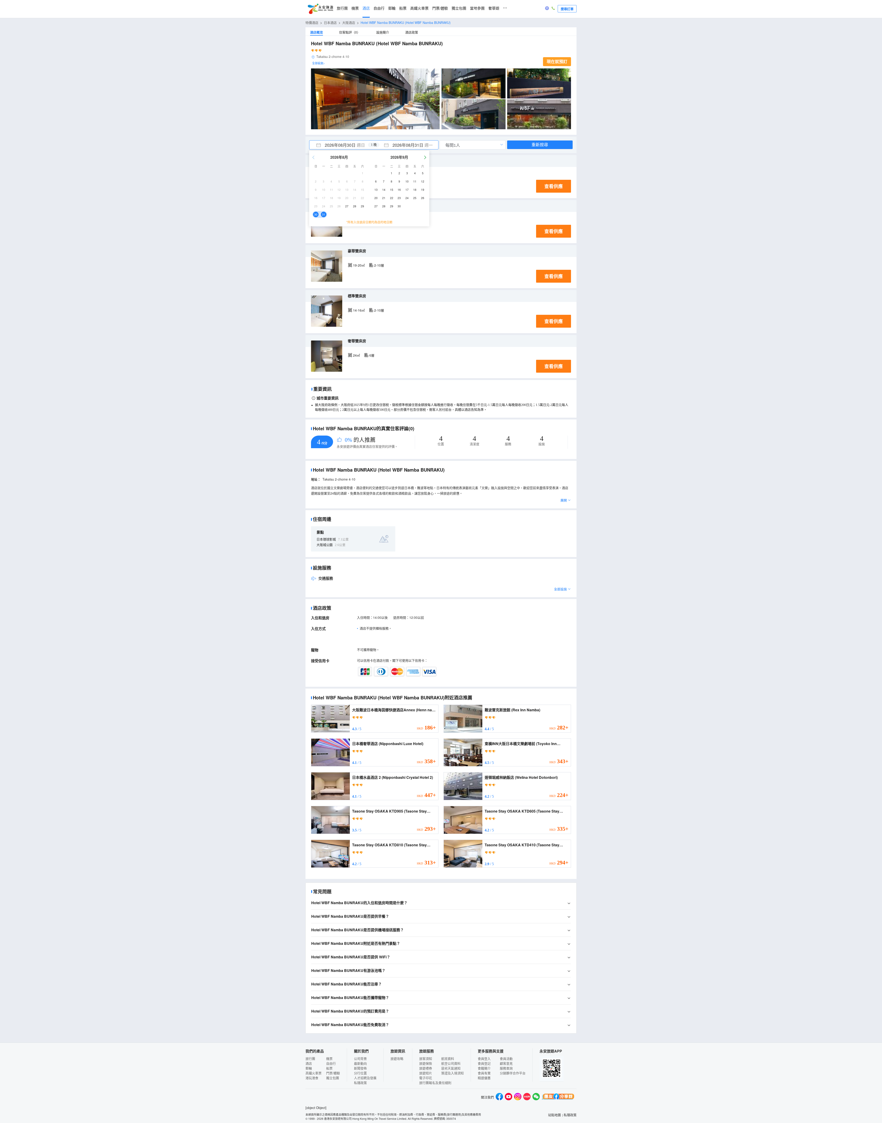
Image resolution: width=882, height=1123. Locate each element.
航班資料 (447, 1058)
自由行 (378, 8)
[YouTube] (508, 1097)
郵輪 (392, 8)
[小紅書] (527, 1097)
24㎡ (356, 355)
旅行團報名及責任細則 (435, 1082)
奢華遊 (493, 8)
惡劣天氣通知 (451, 1068)
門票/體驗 (440, 8)
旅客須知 (425, 1058)
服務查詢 (506, 1068)
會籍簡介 (484, 1068)
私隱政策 (360, 1082)
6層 (371, 355)
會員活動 (506, 1058)
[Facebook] (499, 1097)
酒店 (366, 8)
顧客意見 (506, 1063)
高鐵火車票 (419, 8)
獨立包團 (459, 8)
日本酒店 (330, 22)
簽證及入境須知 (452, 1073)
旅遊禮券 (425, 1068)
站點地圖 (554, 1114)
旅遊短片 (425, 1073)
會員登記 (484, 1063)
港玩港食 (311, 1077)
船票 (403, 8)
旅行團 (342, 8)
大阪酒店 (348, 22)
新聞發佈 (360, 1068)
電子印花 (425, 1077)
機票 (355, 8)
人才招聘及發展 (365, 1077)
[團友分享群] (558, 1097)
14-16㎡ (359, 310)
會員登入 (484, 1058)
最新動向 (360, 1063)
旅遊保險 (425, 1063)
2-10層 (379, 265)
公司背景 (360, 1058)
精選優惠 (484, 1077)
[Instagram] (517, 1097)
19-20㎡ (359, 265)
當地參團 (477, 8)
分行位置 (360, 1073)
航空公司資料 (451, 1063)
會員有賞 (484, 1073)
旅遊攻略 (396, 1058)
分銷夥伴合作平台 (513, 1073)
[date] (341, 145)
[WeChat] (536, 1097)
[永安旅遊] (320, 9)
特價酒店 (311, 22)
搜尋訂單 (567, 8)
